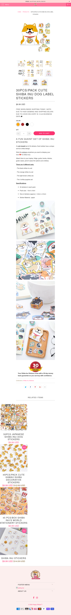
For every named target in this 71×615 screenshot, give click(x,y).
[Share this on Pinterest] (35, 387)
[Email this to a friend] (45, 387)
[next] (53, 37)
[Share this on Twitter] (26, 387)
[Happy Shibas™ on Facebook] (33, 597)
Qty (17, 130)
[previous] (18, 37)
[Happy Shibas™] (35, 4)
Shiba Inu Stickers (28, 380)
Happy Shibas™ (37, 604)
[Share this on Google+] (40, 387)
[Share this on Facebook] (30, 387)
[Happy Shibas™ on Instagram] (37, 597)
